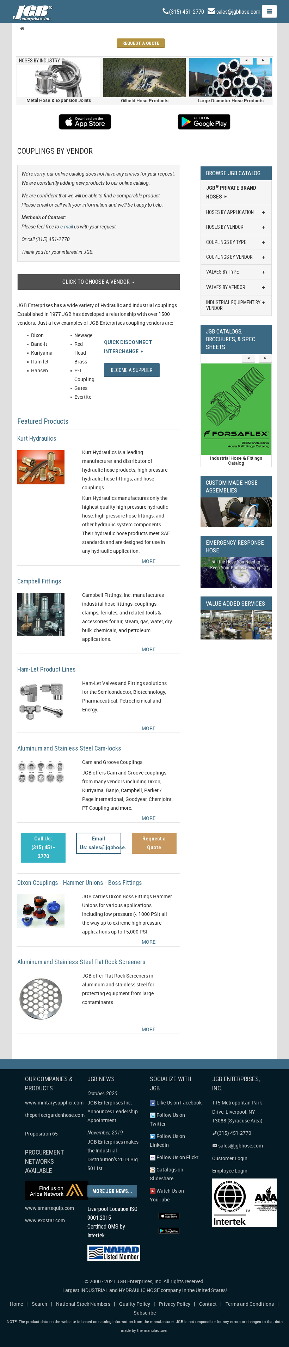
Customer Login (229, 1158)
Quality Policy (134, 1303)
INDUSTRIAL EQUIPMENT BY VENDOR (233, 305)
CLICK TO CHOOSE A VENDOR (96, 281)
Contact (208, 1303)
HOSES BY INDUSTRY (39, 60)
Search (39, 1303)
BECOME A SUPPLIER (132, 370)
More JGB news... (112, 1191)
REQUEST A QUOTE (140, 43)
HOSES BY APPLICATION (230, 212)
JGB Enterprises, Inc (139, 1281)
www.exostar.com (45, 1220)
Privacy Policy (174, 1303)
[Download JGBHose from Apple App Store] (85, 122)
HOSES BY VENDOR (225, 227)
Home (16, 1303)
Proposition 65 (41, 1133)
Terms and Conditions (250, 1303)
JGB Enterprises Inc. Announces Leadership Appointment (112, 1111)
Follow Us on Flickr (176, 1157)
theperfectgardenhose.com (55, 1115)
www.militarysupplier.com (54, 1102)
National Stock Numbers (83, 1303)
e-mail (66, 226)
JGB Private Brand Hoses (231, 192)
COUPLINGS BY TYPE (226, 242)
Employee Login (229, 1170)
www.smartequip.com (49, 1208)
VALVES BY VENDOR (225, 287)
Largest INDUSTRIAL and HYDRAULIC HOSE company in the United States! (144, 1290)
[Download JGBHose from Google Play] (204, 122)
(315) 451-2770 (186, 11)
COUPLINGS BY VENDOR (229, 257)
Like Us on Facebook (178, 1102)
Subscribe (145, 1312)
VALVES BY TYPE (222, 272)
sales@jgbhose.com (238, 11)
